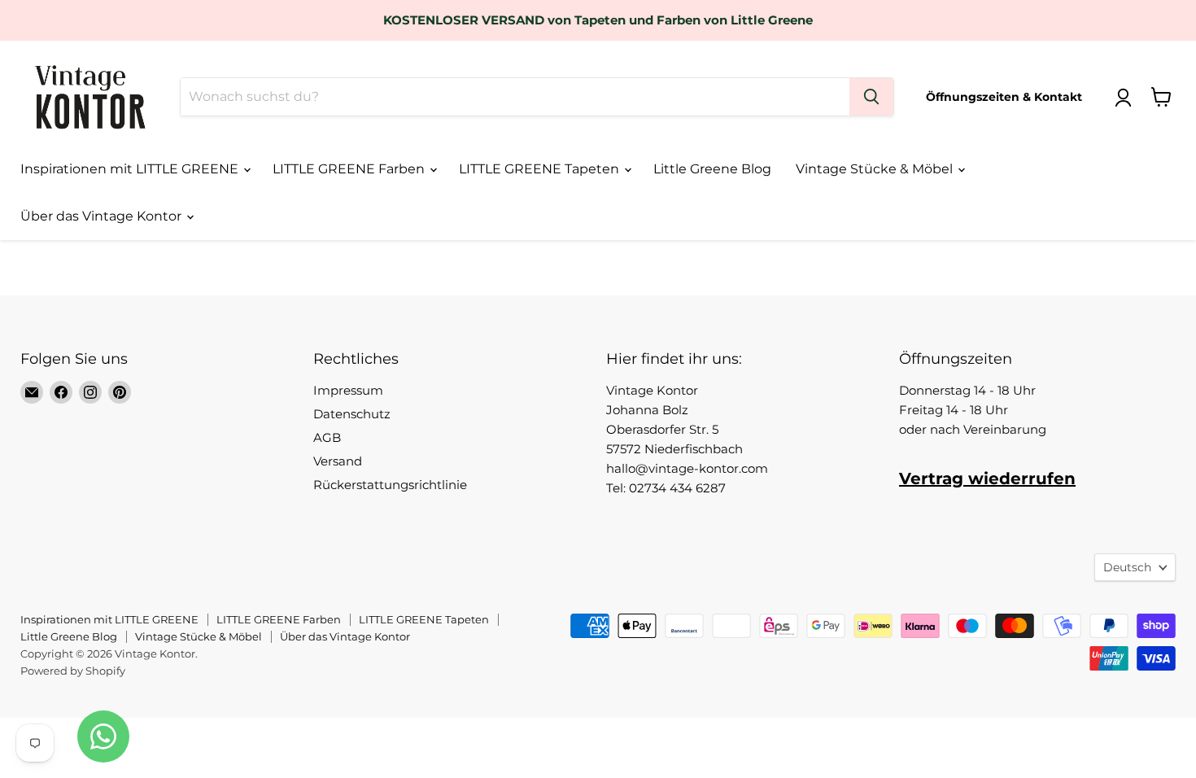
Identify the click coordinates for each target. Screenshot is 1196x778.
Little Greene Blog (712, 169)
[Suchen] (871, 97)
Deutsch (1127, 567)
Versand (337, 461)
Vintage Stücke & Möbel (876, 169)
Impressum (348, 390)
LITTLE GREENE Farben (350, 169)
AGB (327, 437)
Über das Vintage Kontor (102, 216)
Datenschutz (352, 414)
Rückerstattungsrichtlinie (390, 484)
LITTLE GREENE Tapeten (540, 169)
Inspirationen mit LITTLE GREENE (131, 169)
